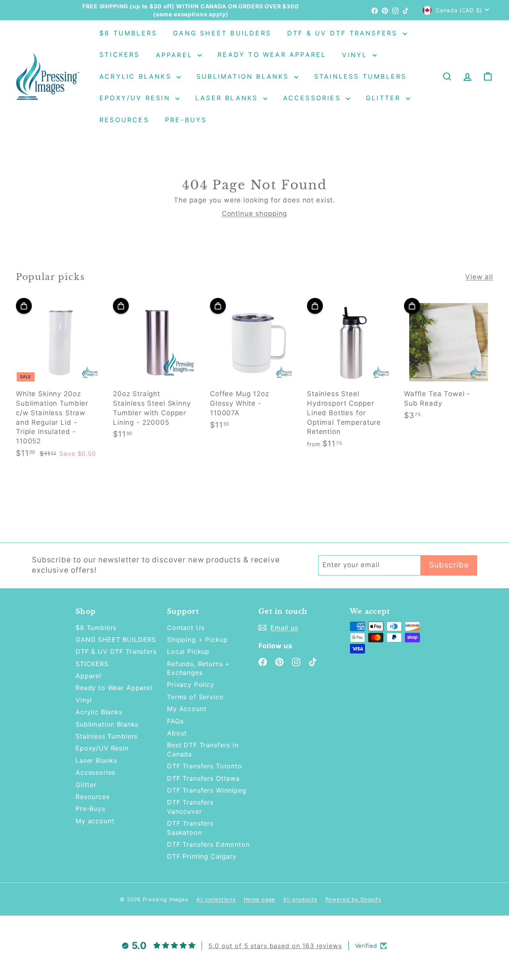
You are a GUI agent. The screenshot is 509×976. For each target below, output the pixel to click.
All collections (216, 899)
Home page (260, 899)
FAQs (175, 721)
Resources (124, 120)
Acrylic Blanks (137, 76)
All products (300, 899)
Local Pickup (188, 651)
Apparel (176, 55)
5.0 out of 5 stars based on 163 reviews (275, 946)
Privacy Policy (190, 684)
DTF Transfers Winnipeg (207, 790)
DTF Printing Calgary (202, 856)
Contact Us (186, 628)
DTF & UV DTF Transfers (344, 33)
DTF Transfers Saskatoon (190, 827)
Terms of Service (195, 697)
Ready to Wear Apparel (272, 55)
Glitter (385, 98)
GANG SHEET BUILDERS (222, 33)
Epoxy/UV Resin (136, 98)
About (177, 733)
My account (95, 821)
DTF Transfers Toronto (204, 766)
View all (479, 277)
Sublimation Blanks (244, 76)
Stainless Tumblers (360, 76)
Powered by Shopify (353, 899)
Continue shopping (254, 214)
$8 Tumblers (128, 33)
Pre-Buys (186, 120)
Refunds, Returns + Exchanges (198, 668)
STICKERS (119, 55)
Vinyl (356, 55)
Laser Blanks (228, 98)
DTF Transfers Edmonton (208, 844)
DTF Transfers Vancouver (190, 806)
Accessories (313, 98)
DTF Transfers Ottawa (203, 778)
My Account (187, 709)
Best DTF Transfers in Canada (203, 749)
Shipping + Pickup (197, 640)
